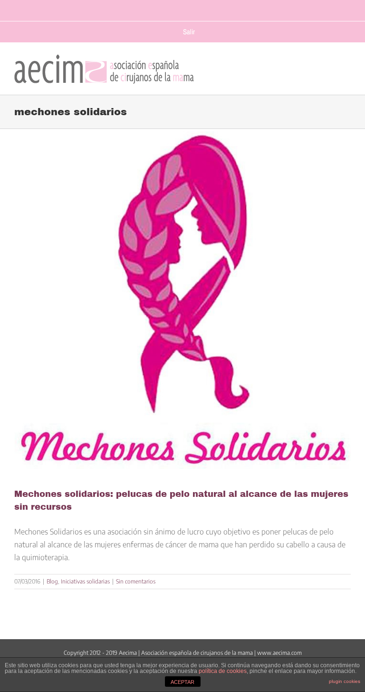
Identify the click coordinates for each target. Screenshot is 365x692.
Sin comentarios (135, 581)
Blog (52, 581)
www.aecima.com (279, 652)
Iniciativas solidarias (85, 581)
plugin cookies (344, 681)
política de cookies (223, 671)
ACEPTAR (182, 682)
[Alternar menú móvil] (346, 66)
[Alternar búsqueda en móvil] (327, 66)
